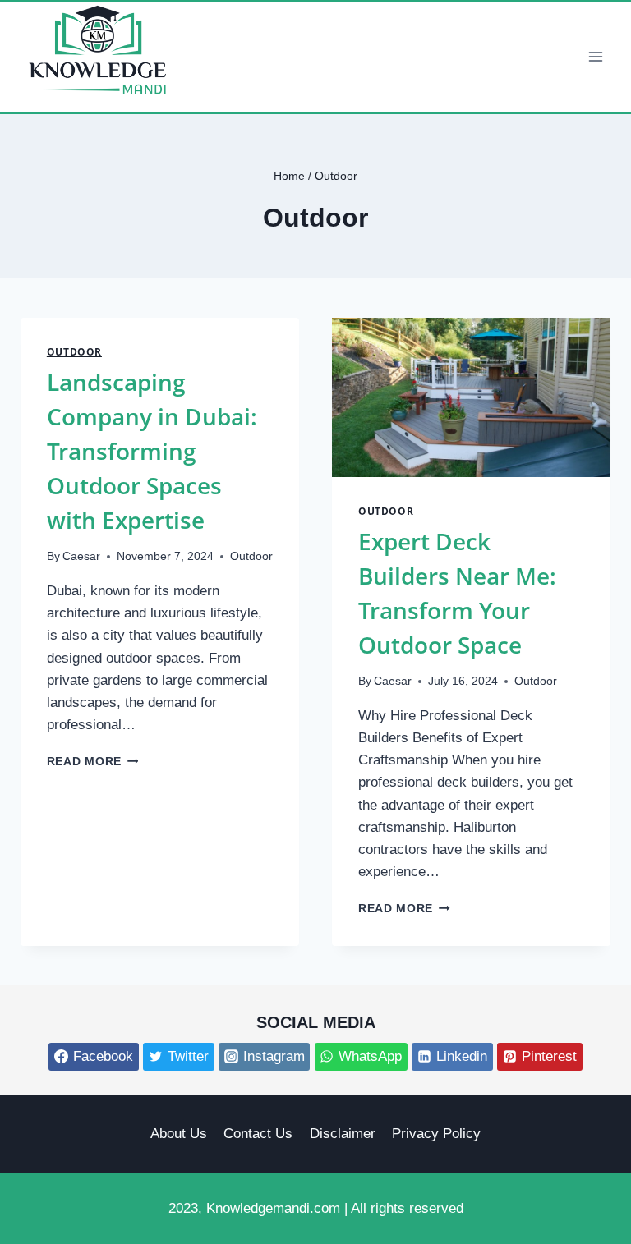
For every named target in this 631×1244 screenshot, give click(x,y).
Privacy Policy (436, 1133)
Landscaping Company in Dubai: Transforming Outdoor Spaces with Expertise (152, 450)
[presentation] (471, 397)
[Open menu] (595, 57)
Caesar (81, 556)
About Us (178, 1133)
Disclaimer (342, 1133)
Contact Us (257, 1133)
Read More (93, 761)
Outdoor (74, 351)
